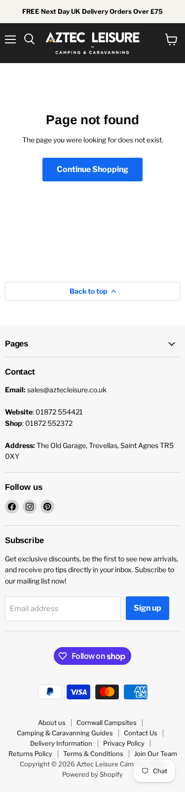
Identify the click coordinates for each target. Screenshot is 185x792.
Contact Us (140, 733)
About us (52, 722)
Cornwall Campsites (106, 722)
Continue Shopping (92, 169)
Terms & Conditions (93, 754)
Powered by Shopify (92, 774)
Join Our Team (155, 754)
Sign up (147, 608)
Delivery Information (61, 743)
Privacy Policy (124, 743)
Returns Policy (30, 754)
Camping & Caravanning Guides (65, 733)
